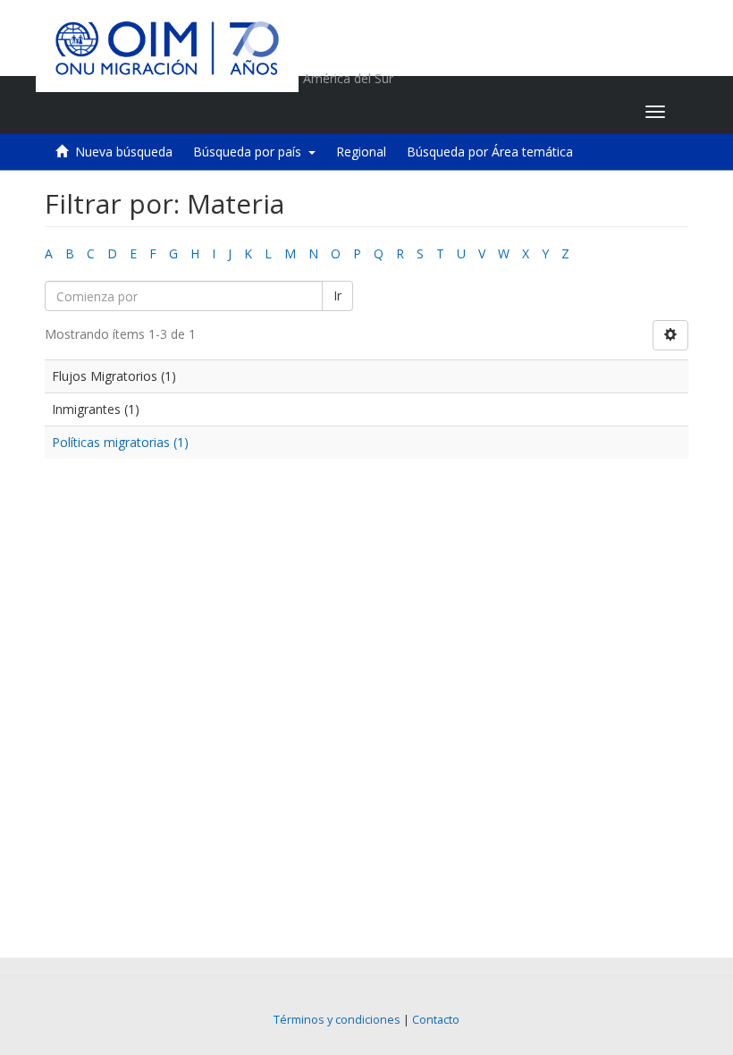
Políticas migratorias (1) (120, 442)
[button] (519, 111)
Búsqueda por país (250, 151)
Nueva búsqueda (124, 151)
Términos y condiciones (337, 1019)
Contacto (435, 1019)
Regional (361, 151)
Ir (337, 295)
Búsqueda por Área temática (490, 151)
